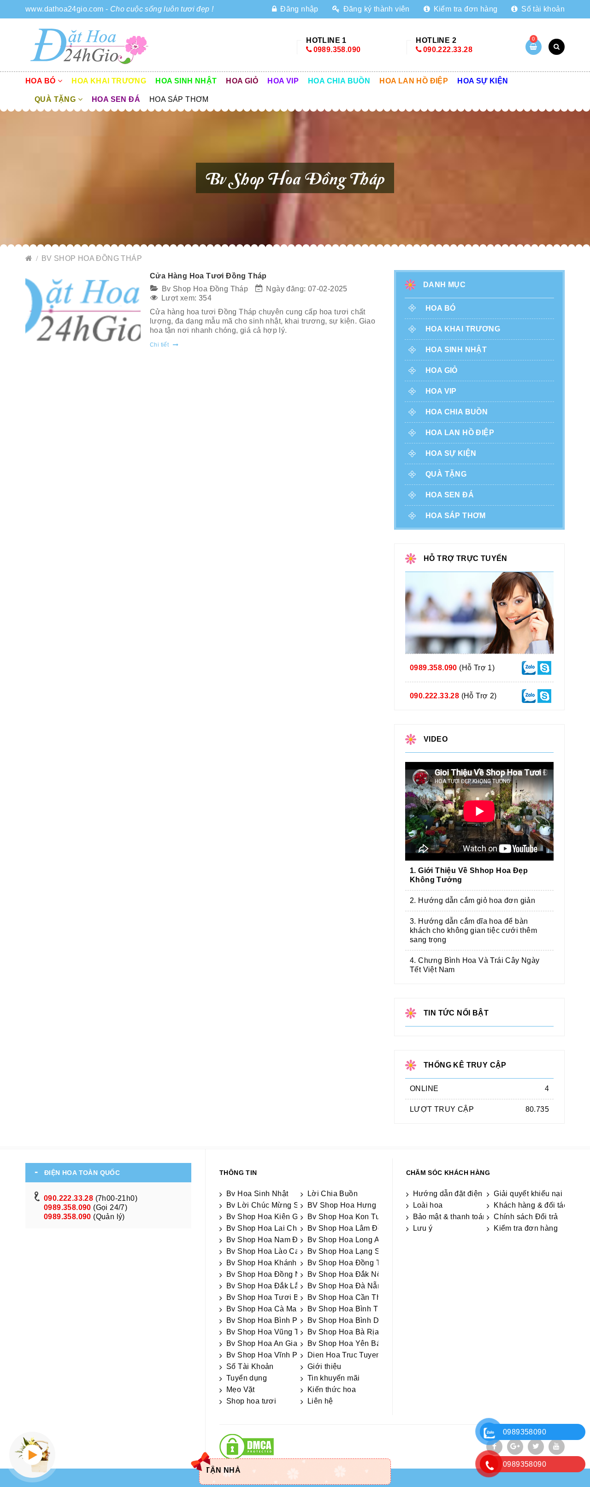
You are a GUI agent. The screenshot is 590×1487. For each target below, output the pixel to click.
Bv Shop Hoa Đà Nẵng (346, 1286)
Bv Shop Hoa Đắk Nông (348, 1274)
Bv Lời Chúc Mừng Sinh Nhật (277, 1205)
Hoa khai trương (108, 81)
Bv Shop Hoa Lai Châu (266, 1228)
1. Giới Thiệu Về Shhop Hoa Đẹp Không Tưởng (469, 875)
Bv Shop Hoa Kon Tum (346, 1217)
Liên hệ (320, 1401)
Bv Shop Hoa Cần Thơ (346, 1297)
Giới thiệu (324, 1366)
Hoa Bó (41, 81)
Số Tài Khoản (250, 1366)
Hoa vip (283, 81)
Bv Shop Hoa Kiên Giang (269, 1217)
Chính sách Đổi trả (526, 1217)
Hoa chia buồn (339, 81)
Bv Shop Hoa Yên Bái (345, 1343)
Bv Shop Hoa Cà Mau (263, 1309)
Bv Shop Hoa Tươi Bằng (269, 1297)
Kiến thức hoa (331, 1389)
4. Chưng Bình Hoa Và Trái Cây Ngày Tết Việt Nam (475, 965)
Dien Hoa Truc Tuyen (344, 1355)
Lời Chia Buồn (332, 1194)
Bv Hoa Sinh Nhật (257, 1194)
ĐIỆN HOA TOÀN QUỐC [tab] (82, 1172)
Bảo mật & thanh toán (450, 1217)
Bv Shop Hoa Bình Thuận (351, 1309)
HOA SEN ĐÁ (116, 99)
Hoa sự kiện (482, 81)
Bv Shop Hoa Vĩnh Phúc (268, 1355)
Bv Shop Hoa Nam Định (267, 1240)
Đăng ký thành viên (375, 9)
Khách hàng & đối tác (530, 1205)
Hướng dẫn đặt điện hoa (455, 1194)
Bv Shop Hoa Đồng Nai (266, 1274)
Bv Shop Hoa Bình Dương (352, 1320)
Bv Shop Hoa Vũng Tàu (267, 1332)
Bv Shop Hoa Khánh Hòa (269, 1263)
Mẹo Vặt (240, 1389)
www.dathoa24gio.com (64, 9)
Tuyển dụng (246, 1378)
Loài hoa (428, 1205)
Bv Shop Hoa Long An (345, 1240)
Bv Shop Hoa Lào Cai (263, 1251)
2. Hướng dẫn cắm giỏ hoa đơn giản (472, 900)
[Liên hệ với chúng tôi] (529, 667)
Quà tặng (56, 99)
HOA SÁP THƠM (179, 99)
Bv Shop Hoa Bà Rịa (343, 1332)
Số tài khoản (542, 9)
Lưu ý (423, 1228)
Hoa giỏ (242, 81)
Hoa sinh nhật (186, 81)
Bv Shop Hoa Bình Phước (271, 1320)
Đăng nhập (298, 9)
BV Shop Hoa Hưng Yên (349, 1205)
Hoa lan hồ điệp (413, 81)
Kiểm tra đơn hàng (464, 9)
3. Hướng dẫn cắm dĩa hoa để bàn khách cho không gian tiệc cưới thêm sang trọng (473, 930)
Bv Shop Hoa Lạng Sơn (348, 1251)
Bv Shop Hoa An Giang (266, 1343)
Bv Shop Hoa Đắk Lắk (264, 1286)
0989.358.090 (337, 49)
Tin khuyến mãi (333, 1378)
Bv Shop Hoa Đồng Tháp (91, 258)
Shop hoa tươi (251, 1401)
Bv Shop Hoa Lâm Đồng (349, 1228)
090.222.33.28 (447, 49)
